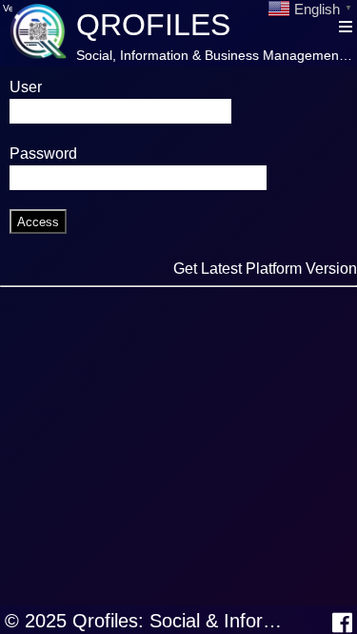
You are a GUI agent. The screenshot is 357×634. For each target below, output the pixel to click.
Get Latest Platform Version (265, 268)
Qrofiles (153, 25)
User (26, 87)
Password (43, 153)
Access (38, 222)
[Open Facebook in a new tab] (342, 622)
